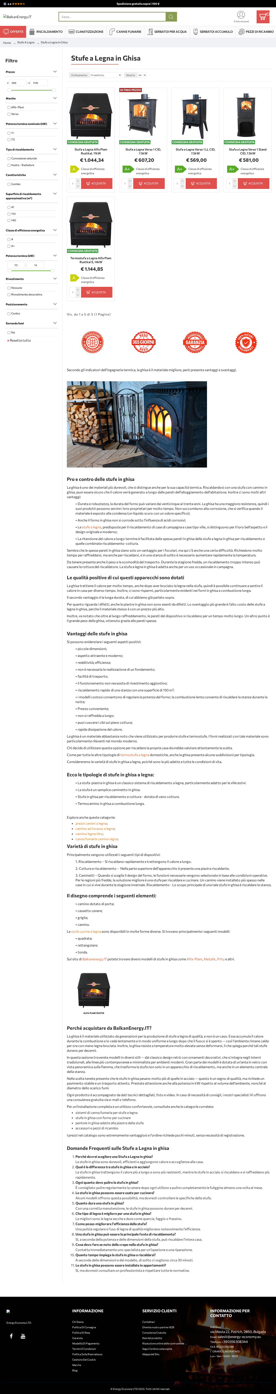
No (13, 332)
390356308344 (235, 1341)
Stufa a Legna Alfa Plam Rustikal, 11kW (91, 151)
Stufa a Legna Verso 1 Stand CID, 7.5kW (248, 151)
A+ (13, 246)
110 (13, 213)
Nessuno (16, 287)
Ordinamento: (79, 75)
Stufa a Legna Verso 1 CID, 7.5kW (143, 151)
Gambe (15, 184)
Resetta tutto (20, 340)
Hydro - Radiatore (22, 165)
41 (12, 207)
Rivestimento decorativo (26, 294)
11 (12, 133)
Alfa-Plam (17, 107)
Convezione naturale (24, 158)
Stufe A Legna (25, 42)
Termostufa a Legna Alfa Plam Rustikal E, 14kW (90, 260)
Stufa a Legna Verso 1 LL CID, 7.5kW (195, 151)
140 (13, 220)
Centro (15, 313)
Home (7, 42)
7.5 (13, 139)
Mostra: (130, 75)
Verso (15, 114)
